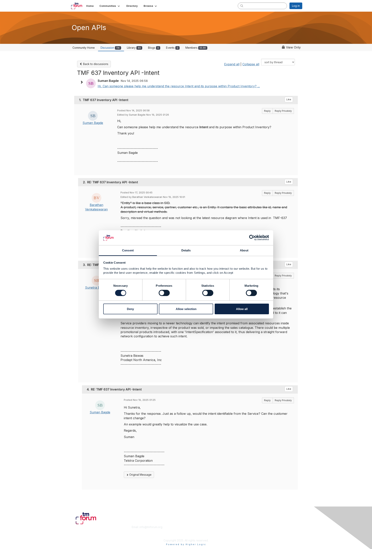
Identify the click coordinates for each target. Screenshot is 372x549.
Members (195, 47)
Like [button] (288, 99)
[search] (242, 6)
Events (172, 47)
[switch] (164, 293)
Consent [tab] (128, 250)
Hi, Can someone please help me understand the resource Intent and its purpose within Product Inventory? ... (179, 86)
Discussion (110, 47)
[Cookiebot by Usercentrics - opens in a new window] (252, 238)
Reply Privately (283, 110)
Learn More (195, 531)
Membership (195, 527)
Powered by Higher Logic (186, 544)
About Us (249, 527)
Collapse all (250, 64)
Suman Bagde (93, 123)
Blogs (153, 47)
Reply (267, 110)
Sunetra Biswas (96, 287)
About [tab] (244, 250)
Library (134, 47)
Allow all (242, 309)
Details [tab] (186, 250)
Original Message (140, 474)
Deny (130, 309)
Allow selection (186, 309)
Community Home (83, 47)
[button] (109, 6)
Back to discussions (95, 64)
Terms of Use (252, 531)
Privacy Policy (253, 534)
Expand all (231, 64)
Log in (296, 5)
